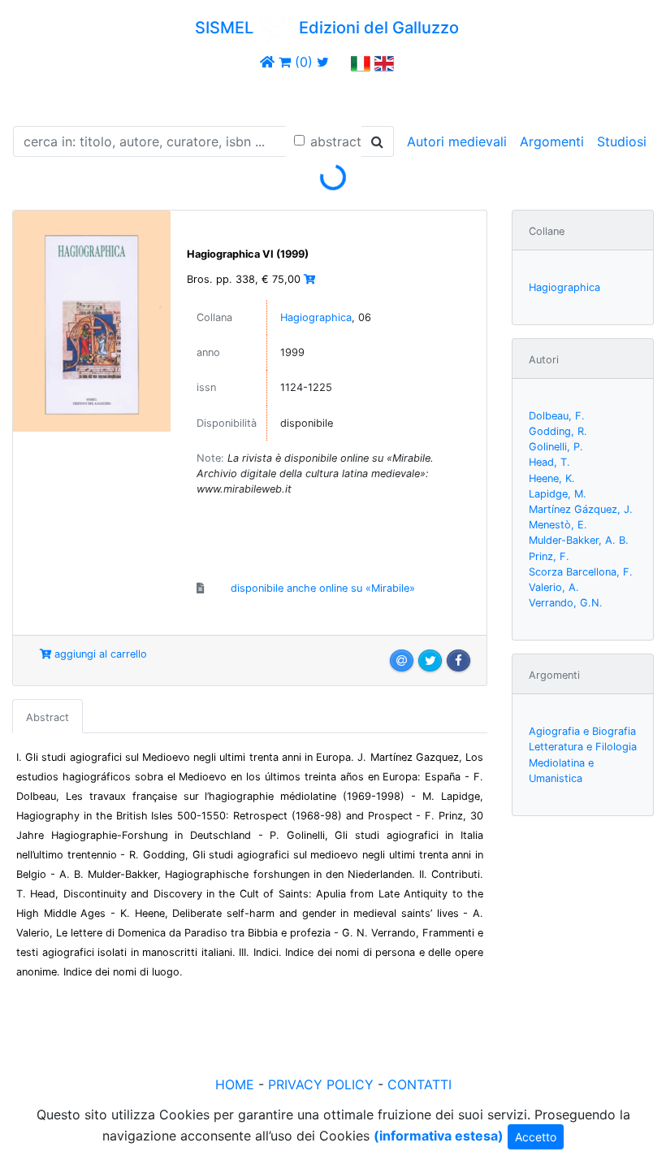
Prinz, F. (549, 556)
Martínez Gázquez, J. (581, 509)
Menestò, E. (558, 525)
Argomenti (552, 141)
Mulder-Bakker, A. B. (579, 540)
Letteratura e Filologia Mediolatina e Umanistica (583, 762)
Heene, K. (552, 478)
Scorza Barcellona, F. (581, 572)
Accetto (535, 1137)
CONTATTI (419, 1084)
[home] (267, 62)
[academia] (340, 62)
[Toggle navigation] (35, 96)
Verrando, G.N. (566, 603)
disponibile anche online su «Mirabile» (323, 588)
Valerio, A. (554, 587)
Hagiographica (316, 317)
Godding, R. (558, 431)
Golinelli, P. (556, 447)
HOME (234, 1084)
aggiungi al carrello (99, 654)
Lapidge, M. (557, 494)
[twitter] (323, 62)
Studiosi (622, 141)
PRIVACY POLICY (321, 1084)
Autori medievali (457, 141)
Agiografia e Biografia (582, 731)
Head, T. (549, 462)
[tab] (47, 716)
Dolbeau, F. (557, 416)
